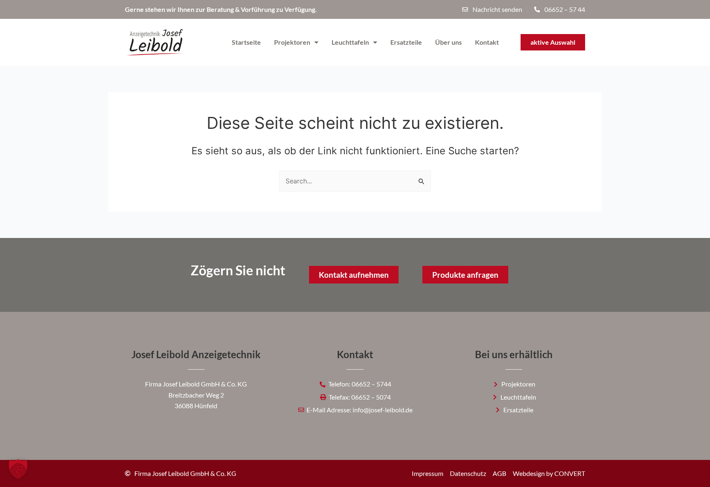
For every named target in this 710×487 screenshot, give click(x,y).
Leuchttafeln (350, 42)
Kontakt (487, 42)
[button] (18, 469)
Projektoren (292, 42)
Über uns (448, 42)
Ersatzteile (406, 42)
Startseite (246, 42)
